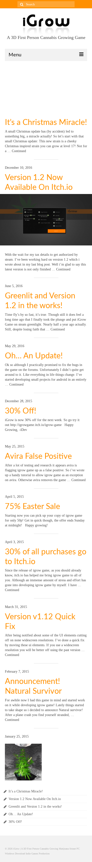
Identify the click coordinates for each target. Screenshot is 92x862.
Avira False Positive (38, 456)
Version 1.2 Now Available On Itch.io (39, 182)
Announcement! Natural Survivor (33, 686)
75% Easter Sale (32, 506)
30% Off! (20, 411)
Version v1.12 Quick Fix (40, 622)
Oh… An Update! (34, 356)
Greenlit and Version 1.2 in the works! (40, 301)
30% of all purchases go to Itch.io (45, 557)
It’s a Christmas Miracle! (46, 122)
